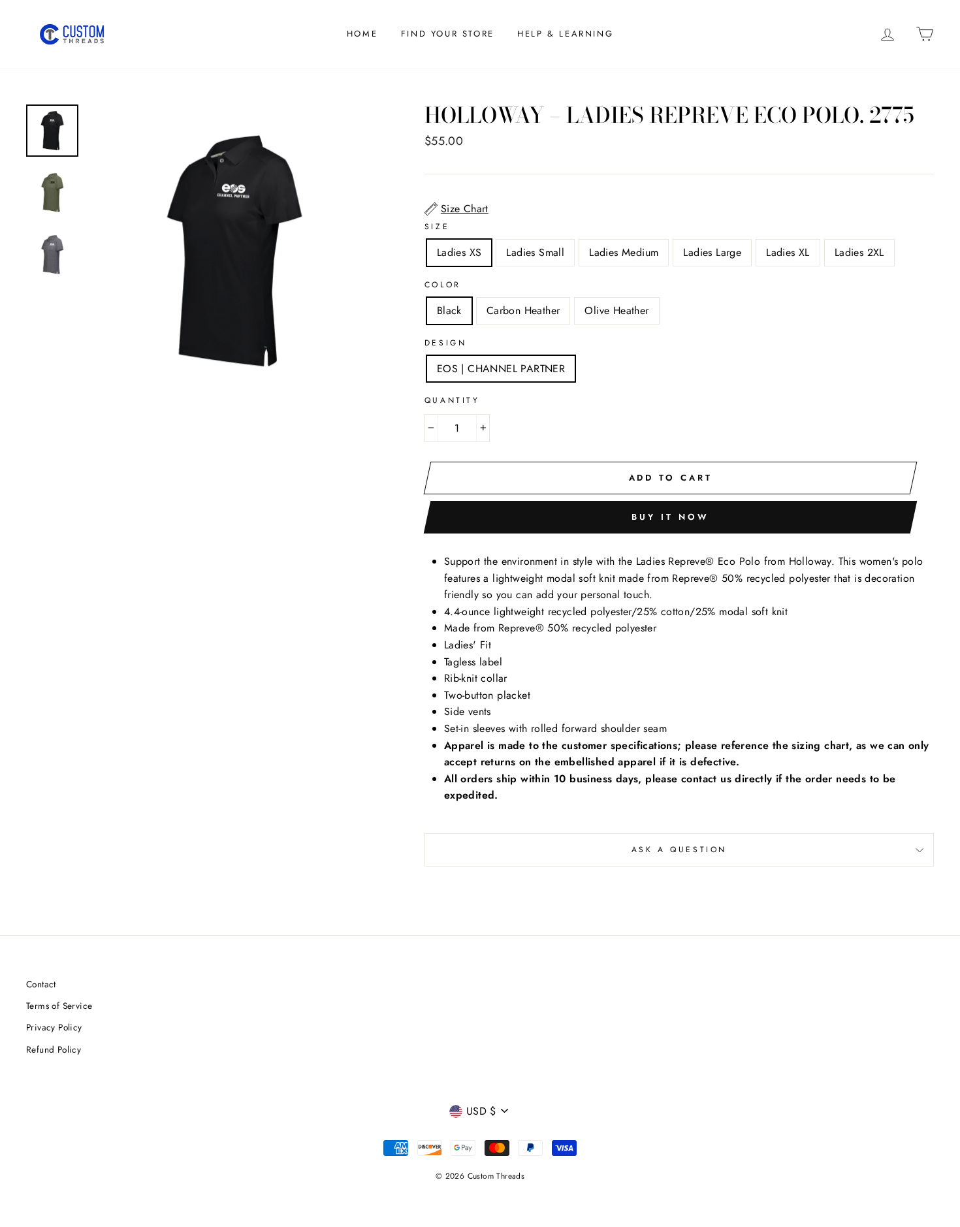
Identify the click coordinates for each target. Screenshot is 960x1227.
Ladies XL (788, 252)
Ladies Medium (623, 252)
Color (442, 285)
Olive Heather (616, 310)
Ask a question (679, 849)
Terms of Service (59, 1005)
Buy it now (670, 517)
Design (445, 343)
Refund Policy (53, 1049)
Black (449, 310)
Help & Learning (565, 33)
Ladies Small (535, 252)
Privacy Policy (54, 1027)
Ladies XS (459, 252)
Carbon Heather (523, 310)
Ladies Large (712, 252)
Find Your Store (447, 33)
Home (362, 33)
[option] (234, 250)
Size (436, 226)
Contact (41, 984)
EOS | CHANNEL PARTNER (501, 368)
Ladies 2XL (859, 252)
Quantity (452, 400)
